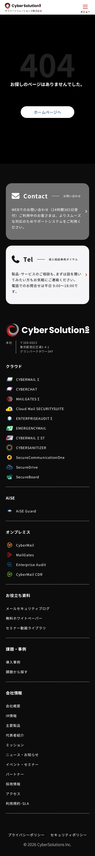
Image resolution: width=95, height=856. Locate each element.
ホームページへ (47, 112)
